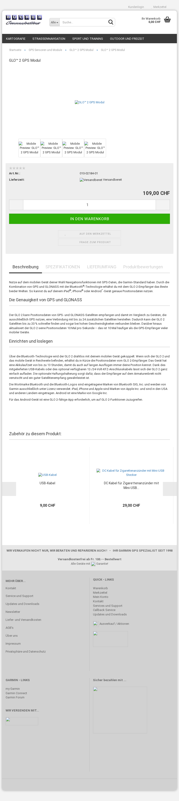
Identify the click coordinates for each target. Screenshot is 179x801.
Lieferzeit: (17, 179)
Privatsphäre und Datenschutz (26, 651)
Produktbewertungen (143, 266)
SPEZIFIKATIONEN (62, 266)
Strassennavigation (48, 38)
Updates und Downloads (22, 604)
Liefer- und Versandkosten (23, 619)
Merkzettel (159, 7)
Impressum (13, 643)
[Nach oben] (166, 794)
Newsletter (13, 612)
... (125, 680)
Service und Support (19, 596)
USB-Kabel (47, 483)
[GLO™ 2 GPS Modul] (89, 102)
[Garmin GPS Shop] (24, 20)
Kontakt (11, 588)
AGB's (10, 627)
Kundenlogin (135, 7)
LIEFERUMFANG (101, 266)
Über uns (12, 635)
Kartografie (15, 38)
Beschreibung (25, 266)
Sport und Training (87, 38)
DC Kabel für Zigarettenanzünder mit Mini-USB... (131, 485)
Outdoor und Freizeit (127, 38)
